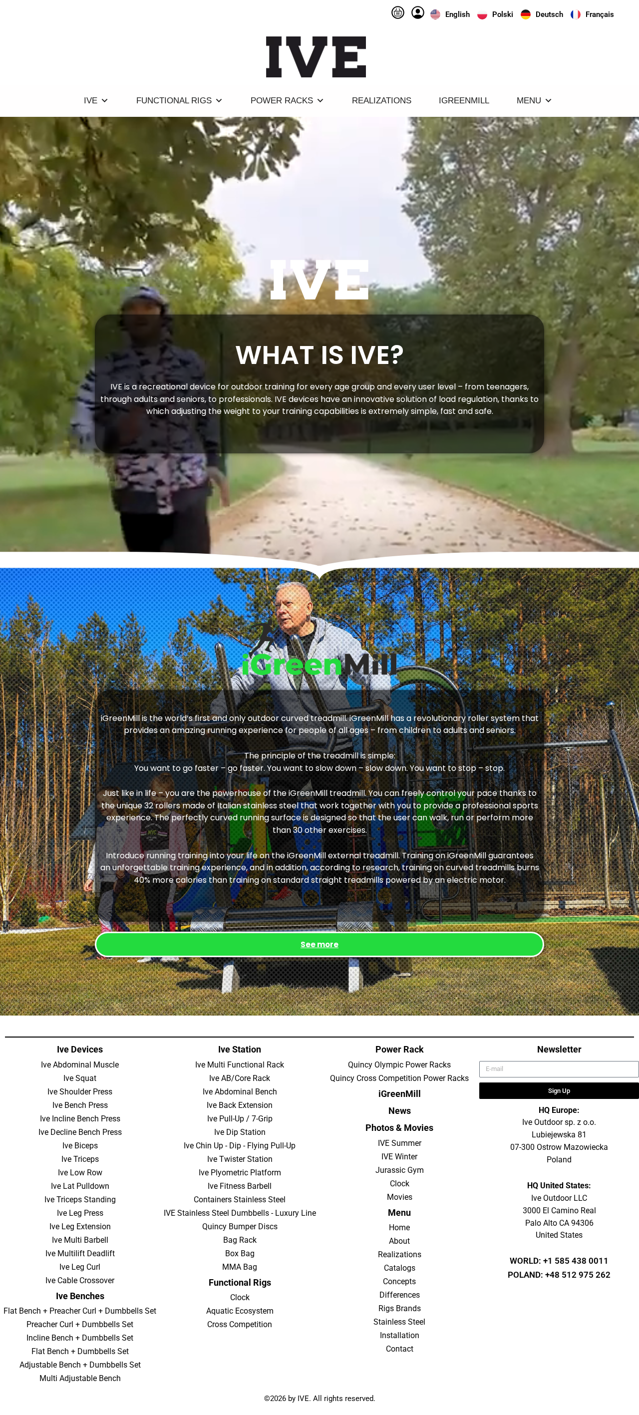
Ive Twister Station (240, 1159)
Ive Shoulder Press (79, 1091)
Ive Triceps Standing (80, 1199)
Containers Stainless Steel (240, 1199)
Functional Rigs (174, 100)
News (399, 1110)
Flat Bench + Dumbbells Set (80, 1351)
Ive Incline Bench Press (80, 1118)
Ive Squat (79, 1078)
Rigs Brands (399, 1308)
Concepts (399, 1281)
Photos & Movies (399, 1127)
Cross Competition (239, 1324)
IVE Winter (399, 1156)
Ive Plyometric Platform (240, 1172)
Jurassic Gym (399, 1170)
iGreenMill (464, 100)
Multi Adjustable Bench (80, 1378)
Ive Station (239, 1049)
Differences (399, 1295)
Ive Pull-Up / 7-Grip (240, 1118)
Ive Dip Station (240, 1132)
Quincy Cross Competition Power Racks (399, 1078)
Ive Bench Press (80, 1105)
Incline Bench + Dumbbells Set (79, 1338)
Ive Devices (80, 1049)
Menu (529, 100)
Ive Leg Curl (79, 1267)
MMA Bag (239, 1267)
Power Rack (399, 1049)
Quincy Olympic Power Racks (399, 1064)
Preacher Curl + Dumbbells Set (79, 1324)
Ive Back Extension (240, 1105)
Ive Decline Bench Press (80, 1132)
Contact (399, 1349)
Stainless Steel (399, 1322)
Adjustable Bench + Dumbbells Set (80, 1365)
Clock (240, 1297)
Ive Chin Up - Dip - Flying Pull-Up (240, 1145)
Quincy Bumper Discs (240, 1226)
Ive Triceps (80, 1159)
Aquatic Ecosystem (240, 1311)
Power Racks (282, 100)
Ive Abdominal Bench (240, 1091)
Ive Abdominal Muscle (80, 1064)
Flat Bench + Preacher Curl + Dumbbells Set (79, 1311)
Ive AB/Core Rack (239, 1078)
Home (399, 1227)
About (399, 1241)
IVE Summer (399, 1143)
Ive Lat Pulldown (80, 1186)
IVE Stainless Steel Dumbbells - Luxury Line (240, 1213)
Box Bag (240, 1253)
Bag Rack (240, 1240)
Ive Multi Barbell (80, 1240)
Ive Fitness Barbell (240, 1186)
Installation (399, 1335)
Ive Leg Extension (80, 1226)
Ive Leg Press (80, 1213)
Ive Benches (80, 1296)
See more (319, 944)
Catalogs (399, 1268)
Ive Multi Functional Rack (239, 1064)
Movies (399, 1197)
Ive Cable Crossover (79, 1280)
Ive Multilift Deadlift (80, 1253)
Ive (90, 100)
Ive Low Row (80, 1172)
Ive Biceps (80, 1145)
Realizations (381, 100)
